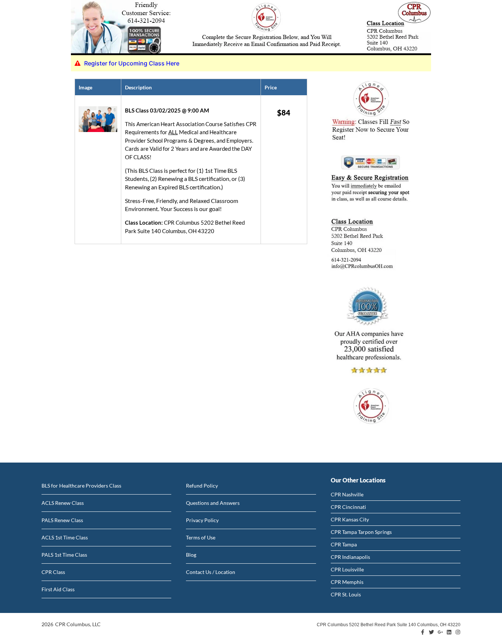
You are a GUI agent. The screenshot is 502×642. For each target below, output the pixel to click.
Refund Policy (202, 485)
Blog (191, 555)
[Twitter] (431, 632)
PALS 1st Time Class (64, 555)
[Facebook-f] (422, 632)
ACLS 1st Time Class (65, 537)
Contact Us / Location (210, 572)
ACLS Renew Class (63, 503)
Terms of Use (200, 537)
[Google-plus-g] (440, 632)
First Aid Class (58, 589)
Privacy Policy (202, 520)
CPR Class (53, 572)
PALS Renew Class (62, 520)
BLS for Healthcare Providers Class (81, 485)
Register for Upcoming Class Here (131, 63)
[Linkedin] (449, 632)
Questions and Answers (213, 503)
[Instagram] (457, 632)
